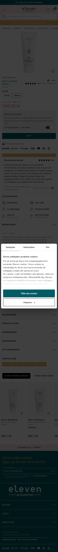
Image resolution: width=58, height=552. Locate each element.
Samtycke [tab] (10, 247)
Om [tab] (47, 247)
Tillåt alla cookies (29, 293)
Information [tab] (29, 247)
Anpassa (27, 302)
